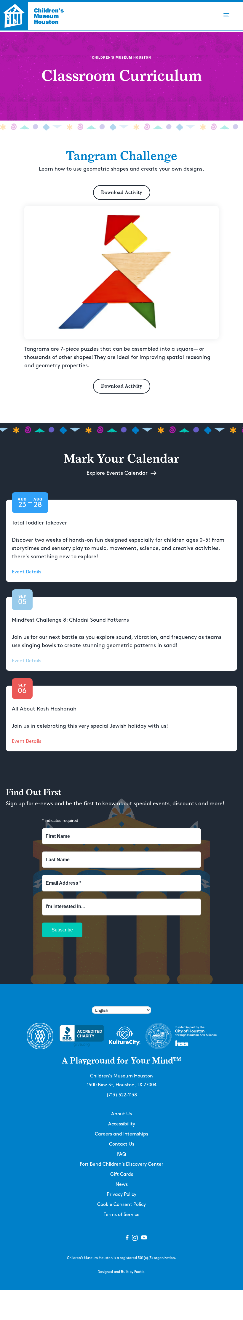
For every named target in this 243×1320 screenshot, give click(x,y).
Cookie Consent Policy (121, 1204)
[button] (226, 15)
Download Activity (121, 192)
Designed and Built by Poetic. (121, 1272)
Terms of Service (122, 1214)
